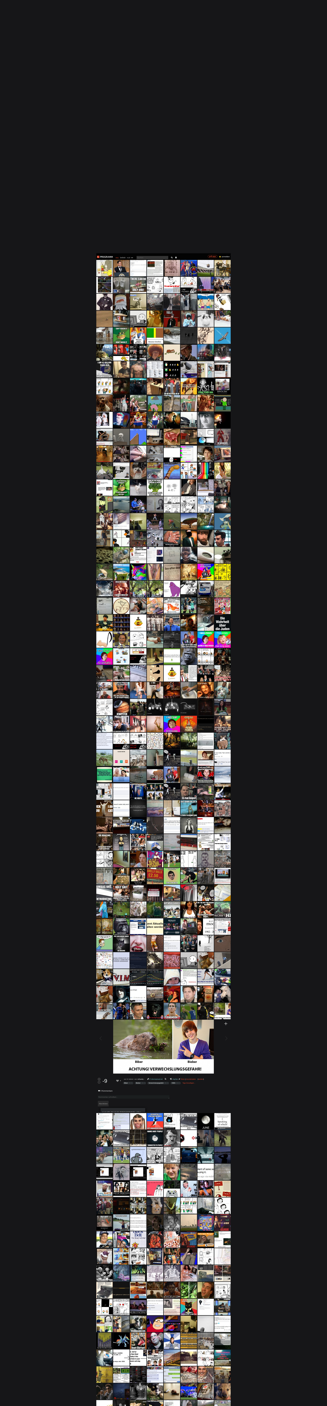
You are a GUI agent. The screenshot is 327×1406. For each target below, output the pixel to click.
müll (128, 4)
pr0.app (212, 3)
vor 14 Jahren (128, 826)
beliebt (122, 4)
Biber (126, 830)
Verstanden (231, 1401)
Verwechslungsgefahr (156, 830)
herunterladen (191, 826)
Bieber (138, 830)
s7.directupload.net (156, 826)
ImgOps (175, 826)
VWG (173, 830)
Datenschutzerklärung (157, 1403)
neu (117, 4)
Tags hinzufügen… (189, 830)
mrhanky (141, 826)
